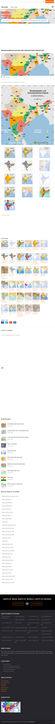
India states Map (15, 20)
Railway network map (4, 313)
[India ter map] (10, 707)
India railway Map (7, 553)
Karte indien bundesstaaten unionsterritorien (36, 262)
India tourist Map (7, 579)
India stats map (19, 248)
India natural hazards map (42, 301)
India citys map (27, 300)
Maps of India (6, 20)
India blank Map (6, 499)
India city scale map (11, 301)
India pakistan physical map (11, 666)
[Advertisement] (27, 38)
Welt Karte (3, 685)
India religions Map (7, 560)
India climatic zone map (12, 313)
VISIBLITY (32, 721)
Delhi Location (11, 450)
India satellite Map (7, 569)
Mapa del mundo (4, 687)
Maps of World (49, 1)
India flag (10, 477)
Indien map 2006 (20, 261)
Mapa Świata (4, 691)
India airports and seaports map (43, 289)
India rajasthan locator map (19, 289)
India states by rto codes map (4, 249)
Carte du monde (36, 603)
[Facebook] (43, 1)
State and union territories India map (36, 249)
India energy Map (7, 518)
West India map (28, 288)
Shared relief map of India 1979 (36, 301)
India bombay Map (7, 502)
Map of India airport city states (4, 301)
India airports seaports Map (10, 496)
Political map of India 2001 (15, 484)
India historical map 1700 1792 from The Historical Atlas (4, 276)
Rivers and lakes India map (14, 457)
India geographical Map (9, 525)
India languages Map (8, 534)
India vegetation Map (8, 582)
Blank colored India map (35, 289)
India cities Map (6, 509)
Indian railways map (27, 275)
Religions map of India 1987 (20, 301)
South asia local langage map (4, 262)
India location (6, 538)
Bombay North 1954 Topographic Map (18, 430)
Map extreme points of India (11, 289)
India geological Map (8, 528)
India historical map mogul (35, 313)
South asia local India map (12, 262)
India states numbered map (28, 249)
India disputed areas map (43, 275)
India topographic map (8, 576)
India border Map (7, 506)
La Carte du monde (5, 682)
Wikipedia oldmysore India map (16, 464)
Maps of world (18, 603)
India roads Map (6, 566)
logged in (9, 335)
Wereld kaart (4, 689)
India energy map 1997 (13, 470)
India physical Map (7, 544)
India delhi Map (6, 515)
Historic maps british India (11, 275)
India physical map (20, 274)
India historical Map (8, 531)
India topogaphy (12, 444)
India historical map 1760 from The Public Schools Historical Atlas (20, 314)
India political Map (7, 547)
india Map (5, 541)
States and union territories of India (43, 262)
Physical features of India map (12, 667)
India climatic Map (7, 512)
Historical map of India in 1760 (28, 313)
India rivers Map (6, 563)
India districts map (12, 248)
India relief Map (6, 557)
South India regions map (42, 249)
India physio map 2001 (9, 669)
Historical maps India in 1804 (15, 424)
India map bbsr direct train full (35, 275)
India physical (7, 664)
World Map (3, 684)
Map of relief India (4, 288)
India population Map (8, 550)
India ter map (27, 261)
